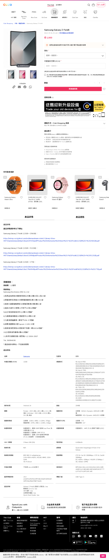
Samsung (26, 356)
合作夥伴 (59, 5)
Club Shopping (8, 23)
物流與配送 (34, 521)
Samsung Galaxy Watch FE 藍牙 (57, 198)
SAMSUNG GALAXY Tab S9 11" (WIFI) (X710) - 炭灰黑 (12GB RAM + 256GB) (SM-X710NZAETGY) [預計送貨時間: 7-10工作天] (35, 199)
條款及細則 (60, 526)
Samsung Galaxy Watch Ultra (10, 198)
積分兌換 (20, 532)
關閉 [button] (102, 556)
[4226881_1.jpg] (11, 74)
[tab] (28, 217)
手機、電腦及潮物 (20, 23)
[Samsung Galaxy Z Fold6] (22, 74)
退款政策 (33, 528)
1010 (45, 523)
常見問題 (33, 531)
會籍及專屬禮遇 (22, 521)
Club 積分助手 (21, 529)
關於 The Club (8, 521)
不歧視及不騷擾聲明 (62, 530)
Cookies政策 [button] (31, 557)
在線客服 (33, 534)
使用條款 (60, 523)
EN (73, 523)
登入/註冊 (101, 5)
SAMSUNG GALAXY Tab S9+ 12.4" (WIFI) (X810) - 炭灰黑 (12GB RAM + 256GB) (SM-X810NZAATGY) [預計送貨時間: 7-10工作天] (83, 199)
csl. (44, 521)
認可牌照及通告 (62, 534)
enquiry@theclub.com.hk (89, 525)
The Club (50, 5)
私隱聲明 (60, 521)
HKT (44, 529)
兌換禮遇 (20, 526)
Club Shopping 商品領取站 (35, 524)
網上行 (45, 526)
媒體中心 (6, 531)
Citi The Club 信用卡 (7, 527)
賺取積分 (20, 523)
